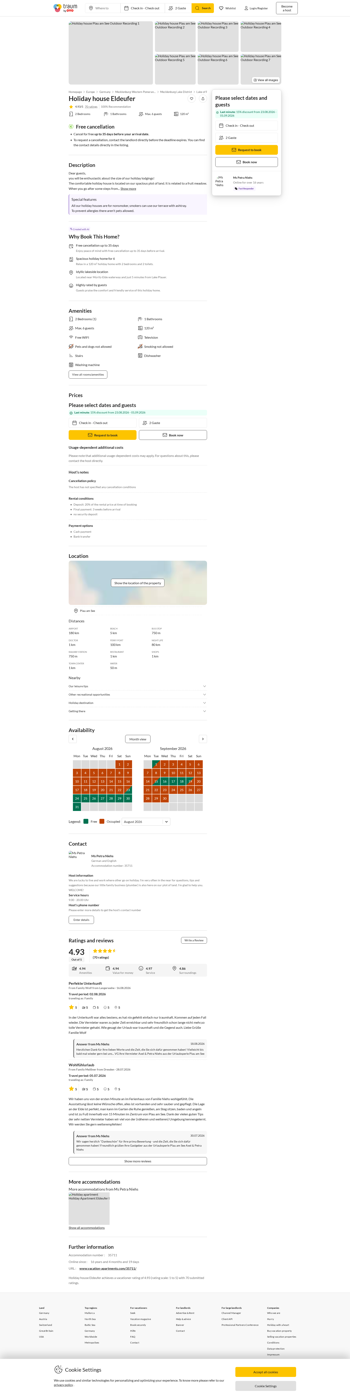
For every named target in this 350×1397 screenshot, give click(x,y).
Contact (134, 1342)
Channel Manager (231, 1312)
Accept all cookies (265, 1372)
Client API (227, 1319)
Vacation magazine (140, 1319)
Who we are (273, 1312)
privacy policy (63, 1385)
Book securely (138, 1324)
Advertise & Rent (185, 1312)
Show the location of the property (137, 583)
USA (41, 1336)
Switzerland (45, 1324)
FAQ (132, 1336)
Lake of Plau (203, 91)
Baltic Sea (90, 1324)
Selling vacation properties (281, 1336)
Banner (180, 1324)
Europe (90, 91)
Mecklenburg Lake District (176, 91)
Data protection (276, 1348)
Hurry (270, 1319)
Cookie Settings (266, 1386)
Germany (105, 91)
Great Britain (46, 1330)
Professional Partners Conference (240, 1324)
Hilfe (133, 1330)
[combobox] (124, 822)
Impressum (273, 1354)
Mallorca (90, 1312)
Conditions (273, 1342)
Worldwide (91, 1336)
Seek (132, 1312)
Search (206, 8)
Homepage (75, 91)
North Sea (90, 1319)
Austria (43, 1319)
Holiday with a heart (278, 1324)
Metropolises (92, 1342)
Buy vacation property (279, 1330)
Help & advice (183, 1319)
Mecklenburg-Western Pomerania (135, 91)
